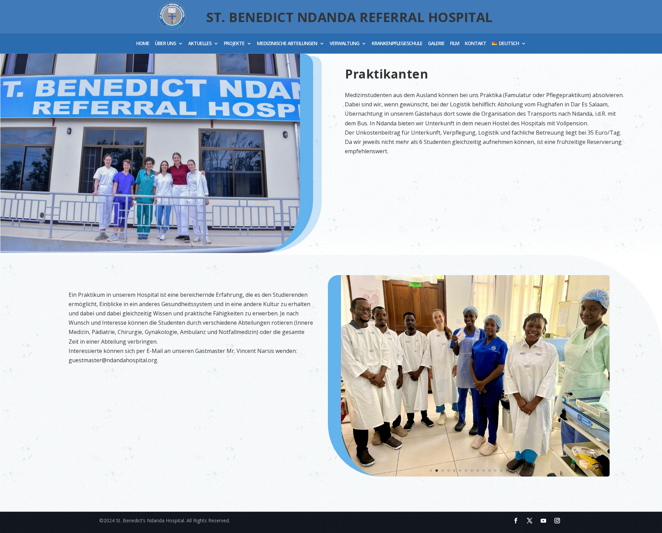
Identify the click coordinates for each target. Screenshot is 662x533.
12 (495, 470)
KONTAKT (475, 43)
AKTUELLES (199, 43)
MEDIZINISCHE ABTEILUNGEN (287, 43)
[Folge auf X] (529, 520)
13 (501, 470)
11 (489, 470)
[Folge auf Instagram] (557, 520)
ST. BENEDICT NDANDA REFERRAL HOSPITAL (349, 17)
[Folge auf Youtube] (543, 520)
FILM (454, 43)
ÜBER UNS (165, 43)
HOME (142, 43)
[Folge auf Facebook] (515, 520)
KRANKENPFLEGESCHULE (397, 43)
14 (507, 470)
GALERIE (436, 43)
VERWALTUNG (344, 43)
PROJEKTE (234, 43)
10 (483, 470)
